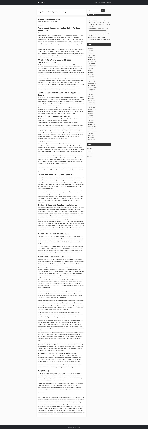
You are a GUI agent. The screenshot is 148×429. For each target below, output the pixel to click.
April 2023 (91, 118)
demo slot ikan (76, 402)
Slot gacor (89, 156)
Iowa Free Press (41, 2)
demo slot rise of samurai (51, 406)
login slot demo (45, 410)
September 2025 (92, 65)
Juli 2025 (91, 68)
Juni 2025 (91, 70)
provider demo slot (76, 410)
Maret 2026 (91, 54)
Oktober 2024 (92, 85)
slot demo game (78, 412)
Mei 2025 (91, 72)
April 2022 (91, 135)
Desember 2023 (92, 104)
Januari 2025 (92, 80)
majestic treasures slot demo (65, 410)
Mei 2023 (91, 117)
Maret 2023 (91, 120)
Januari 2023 (92, 124)
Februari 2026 (92, 55)
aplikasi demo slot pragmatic (77, 399)
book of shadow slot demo (53, 401)
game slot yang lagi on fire (44, 408)
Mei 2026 (91, 50)
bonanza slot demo (42, 401)
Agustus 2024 (92, 89)
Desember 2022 (92, 126)
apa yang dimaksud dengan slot (52, 399)
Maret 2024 (91, 98)
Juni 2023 (91, 115)
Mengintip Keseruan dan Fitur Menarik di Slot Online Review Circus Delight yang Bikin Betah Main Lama (99, 24)
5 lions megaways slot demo (61, 397)
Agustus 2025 (92, 66)
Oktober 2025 (92, 63)
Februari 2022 (92, 139)
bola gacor (89, 148)
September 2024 (92, 87)
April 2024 (91, 96)
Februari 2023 (92, 122)
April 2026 (91, 52)
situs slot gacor (90, 151)
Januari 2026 (92, 57)
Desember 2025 (92, 59)
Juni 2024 (91, 92)
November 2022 (92, 128)
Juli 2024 (91, 91)
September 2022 (92, 132)
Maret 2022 (91, 137)
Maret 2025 (91, 76)
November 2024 (92, 83)
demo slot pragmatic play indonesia (67, 404)
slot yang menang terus (62, 414)
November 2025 (92, 61)
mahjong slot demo (54, 410)
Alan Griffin (55, 21)
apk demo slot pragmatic (65, 399)
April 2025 (91, 74)
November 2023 (92, 106)
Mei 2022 (91, 133)
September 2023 (92, 109)
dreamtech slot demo (78, 406)
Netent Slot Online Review (49, 19)
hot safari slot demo (55, 408)
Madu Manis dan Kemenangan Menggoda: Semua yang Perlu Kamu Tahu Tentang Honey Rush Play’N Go (100, 33)
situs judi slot (90, 153)
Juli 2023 (91, 113)
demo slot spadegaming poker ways (65, 406)
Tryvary (78, 427)
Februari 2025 (92, 78)
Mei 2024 (91, 94)
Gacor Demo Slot (46, 397)
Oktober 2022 (92, 130)
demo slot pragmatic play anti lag (51, 404)
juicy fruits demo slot (65, 408)
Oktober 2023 (92, 107)
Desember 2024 (92, 81)
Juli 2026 (91, 48)
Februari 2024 (92, 100)
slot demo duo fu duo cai (68, 412)
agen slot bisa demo (72, 397)
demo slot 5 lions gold (64, 401)
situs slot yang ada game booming (55, 412)
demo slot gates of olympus (54, 402)
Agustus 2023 (92, 111)
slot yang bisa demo (52, 414)
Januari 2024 (92, 102)
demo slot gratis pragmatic (66, 402)
